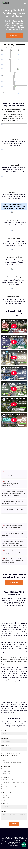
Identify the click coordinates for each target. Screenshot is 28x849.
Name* (3, 730)
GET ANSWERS (14, 582)
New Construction (8, 780)
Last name (4, 738)
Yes (3, 758)
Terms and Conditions (17, 837)
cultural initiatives (8, 649)
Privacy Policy (7, 837)
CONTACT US (14, 36)
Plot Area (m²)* (6, 793)
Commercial (6, 771)
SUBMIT (14, 824)
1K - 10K (5, 795)
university (19, 646)
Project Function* (7, 766)
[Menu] (25, 3)
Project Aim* (5, 777)
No (3, 760)
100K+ (4, 800)
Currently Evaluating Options (11, 763)
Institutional (6, 774)
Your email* (5, 746)
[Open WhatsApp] (23, 844)
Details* (4, 811)
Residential (6, 769)
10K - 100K (5, 798)
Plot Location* (6, 804)
